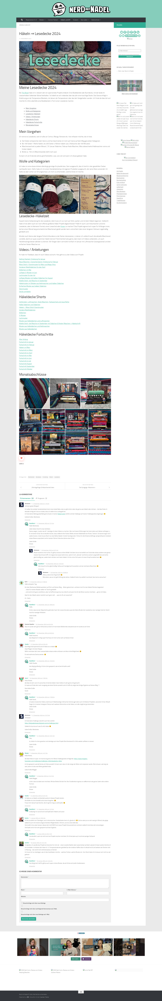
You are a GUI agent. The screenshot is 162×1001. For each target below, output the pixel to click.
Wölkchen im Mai (25, 270)
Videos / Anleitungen (33, 117)
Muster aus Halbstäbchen (28, 329)
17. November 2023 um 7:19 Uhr (40, 503)
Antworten (27, 520)
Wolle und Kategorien (33, 111)
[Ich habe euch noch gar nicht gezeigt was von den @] (136, 108)
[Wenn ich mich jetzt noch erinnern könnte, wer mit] (136, 121)
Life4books (120, 189)
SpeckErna (120, 198)
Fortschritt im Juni (25, 358)
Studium (75, 20)
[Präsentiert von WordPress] (28, 997)
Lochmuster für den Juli (27, 275)
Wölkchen (22, 313)
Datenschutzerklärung (134, 54)
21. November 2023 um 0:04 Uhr (39, 644)
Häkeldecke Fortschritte (34, 122)
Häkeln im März (24, 347)
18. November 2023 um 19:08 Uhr (59, 572)
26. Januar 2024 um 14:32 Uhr (45, 861)
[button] (49, 194)
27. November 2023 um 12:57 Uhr (41, 715)
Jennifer (27, 842)
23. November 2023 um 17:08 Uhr (46, 697)
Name (23, 890)
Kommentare (27, 498)
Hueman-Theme (44, 997)
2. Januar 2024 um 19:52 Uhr (38, 818)
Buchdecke (38, 477)
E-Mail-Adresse (72, 890)
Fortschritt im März (26, 350)
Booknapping (120, 178)
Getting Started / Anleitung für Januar (32, 259)
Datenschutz (95, 20)
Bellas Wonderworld (122, 173)
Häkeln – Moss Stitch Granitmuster (31, 307)
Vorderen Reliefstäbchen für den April (32, 267)
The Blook (25, 93)
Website (23, 896)
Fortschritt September (26, 366)
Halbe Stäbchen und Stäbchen (29, 305)
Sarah (26, 678)
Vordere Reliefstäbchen (27, 310)
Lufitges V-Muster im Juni (28, 273)
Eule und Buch (121, 182)
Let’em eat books (122, 185)
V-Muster (22, 315)
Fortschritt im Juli (25, 361)
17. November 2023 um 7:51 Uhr (45, 523)
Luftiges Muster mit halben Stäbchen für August (36, 278)
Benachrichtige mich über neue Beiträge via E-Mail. (35, 914)
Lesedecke (57, 477)
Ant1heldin (120, 171)
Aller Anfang (23, 339)
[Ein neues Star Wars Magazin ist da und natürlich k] (123, 108)
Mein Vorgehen (31, 108)
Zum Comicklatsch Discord (129, 160)
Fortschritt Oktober (25, 369)
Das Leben (84, 20)
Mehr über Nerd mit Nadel (126, 71)
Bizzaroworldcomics (122, 176)
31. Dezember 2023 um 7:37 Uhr (45, 809)
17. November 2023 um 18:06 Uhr (46, 604)
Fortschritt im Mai (25, 356)
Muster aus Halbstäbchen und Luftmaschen (34, 321)
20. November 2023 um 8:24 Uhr (44, 624)
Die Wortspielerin (122, 203)
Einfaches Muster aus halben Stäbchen (32, 286)
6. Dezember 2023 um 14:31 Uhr (45, 776)
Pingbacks (42, 498)
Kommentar (24, 877)
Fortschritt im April (25, 353)
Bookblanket (31, 477)
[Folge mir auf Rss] (142, 25)
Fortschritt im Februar (26, 345)
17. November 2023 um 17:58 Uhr (38, 582)
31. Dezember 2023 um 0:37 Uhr (39, 795)
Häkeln (51, 477)
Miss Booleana (121, 191)
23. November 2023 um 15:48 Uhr (46, 661)
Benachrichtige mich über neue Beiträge (34, 903)
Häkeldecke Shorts (32, 119)
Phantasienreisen (122, 194)
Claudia (27, 644)
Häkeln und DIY (65, 20)
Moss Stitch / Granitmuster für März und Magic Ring (37, 265)
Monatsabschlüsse (32, 125)
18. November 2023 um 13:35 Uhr (55, 563)
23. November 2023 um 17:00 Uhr (39, 678)
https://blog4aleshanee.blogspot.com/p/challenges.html (41, 723)
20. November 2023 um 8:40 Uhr (45, 633)
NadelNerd (32, 523)
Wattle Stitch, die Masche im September (33, 281)
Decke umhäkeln (25, 292)
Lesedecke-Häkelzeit (33, 114)
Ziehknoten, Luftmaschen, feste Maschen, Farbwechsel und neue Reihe (44, 302)
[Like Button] (21, 458)
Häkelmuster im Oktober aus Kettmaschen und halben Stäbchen (41, 283)
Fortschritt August (25, 364)
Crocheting (45, 477)
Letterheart (120, 187)
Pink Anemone (121, 196)
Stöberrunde (61, 514)
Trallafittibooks (121, 200)
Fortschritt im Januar (26, 342)
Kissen (63, 226)
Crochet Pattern (53, 20)
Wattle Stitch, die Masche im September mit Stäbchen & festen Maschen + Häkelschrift (49, 323)
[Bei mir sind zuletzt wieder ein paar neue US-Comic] (123, 121)
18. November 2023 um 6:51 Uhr (49, 550)
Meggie (27, 753)
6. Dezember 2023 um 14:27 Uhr (39, 753)
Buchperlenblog (121, 180)
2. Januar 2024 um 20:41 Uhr (44, 834)
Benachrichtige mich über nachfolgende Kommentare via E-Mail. (39, 909)
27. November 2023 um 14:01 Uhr (46, 736)
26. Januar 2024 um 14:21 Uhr (39, 842)
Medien (41, 20)
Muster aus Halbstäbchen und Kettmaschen (34, 326)
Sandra (26, 818)
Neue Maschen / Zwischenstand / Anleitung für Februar (38, 262)
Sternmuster (23, 289)
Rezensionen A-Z (31, 20)
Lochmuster (23, 318)
